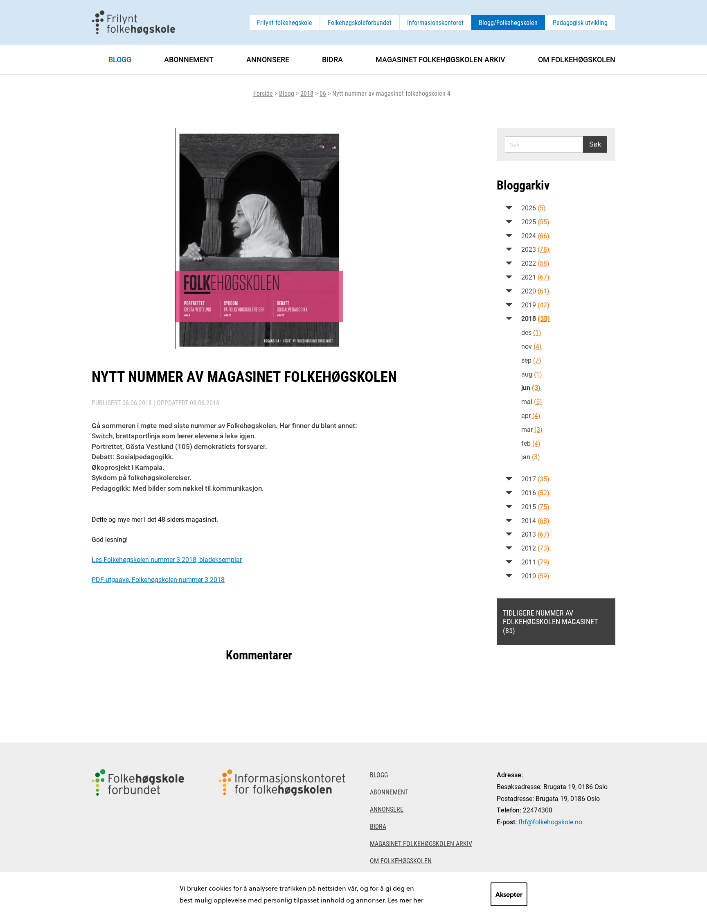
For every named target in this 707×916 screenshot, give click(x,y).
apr (530, 415)
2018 (306, 93)
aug (531, 374)
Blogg (286, 93)
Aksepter (508, 894)
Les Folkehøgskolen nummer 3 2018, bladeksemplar (167, 559)
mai (531, 401)
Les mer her (405, 900)
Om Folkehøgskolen (576, 59)
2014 (535, 520)
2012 (535, 548)
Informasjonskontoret (435, 22)
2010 (535, 575)
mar (532, 429)
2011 (535, 561)
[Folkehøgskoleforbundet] (137, 829)
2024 (535, 235)
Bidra (332, 59)
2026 (533, 207)
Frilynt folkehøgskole (284, 22)
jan (530, 456)
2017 (535, 478)
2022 (535, 263)
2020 (535, 291)
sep (531, 360)
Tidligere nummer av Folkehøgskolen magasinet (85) (550, 621)
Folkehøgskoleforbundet (360, 22)
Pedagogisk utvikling (580, 22)
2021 (535, 277)
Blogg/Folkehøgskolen (508, 22)
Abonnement (189, 59)
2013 (535, 534)
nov (531, 346)
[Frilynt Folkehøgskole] (133, 21)
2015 (535, 506)
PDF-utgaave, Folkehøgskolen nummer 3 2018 (158, 579)
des (531, 332)
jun (530, 387)
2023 (535, 249)
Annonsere (267, 59)
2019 (535, 304)
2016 (535, 492)
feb (530, 443)
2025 (535, 221)
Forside (263, 93)
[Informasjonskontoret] (282, 829)
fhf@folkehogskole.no (550, 821)
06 (323, 93)
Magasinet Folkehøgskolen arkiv (440, 59)
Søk (595, 144)
